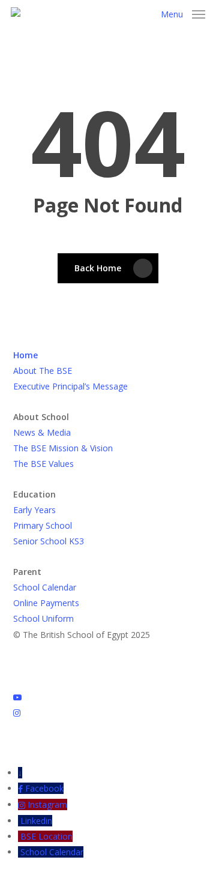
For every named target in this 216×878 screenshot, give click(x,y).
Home (25, 355)
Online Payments (46, 603)
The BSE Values (43, 463)
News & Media (42, 432)
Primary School (42, 525)
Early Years (34, 510)
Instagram (47, 804)
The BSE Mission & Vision (63, 448)
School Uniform (43, 618)
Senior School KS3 (48, 541)
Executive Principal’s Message (70, 386)
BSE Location (46, 836)
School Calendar (44, 587)
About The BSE (42, 370)
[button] (183, 13)
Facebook (44, 788)
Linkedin (36, 820)
